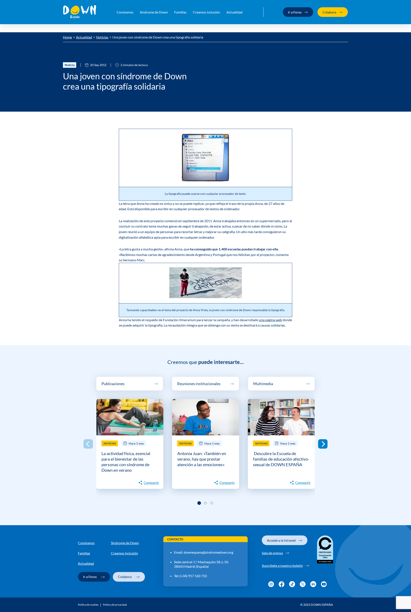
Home (67, 37)
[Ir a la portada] (79, 12)
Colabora (329, 12)
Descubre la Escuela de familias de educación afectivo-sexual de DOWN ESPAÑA (281, 459)
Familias (180, 12)
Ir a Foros (295, 12)
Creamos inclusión (206, 12)
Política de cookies (88, 604)
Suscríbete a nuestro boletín (282, 565)
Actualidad (234, 12)
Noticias (102, 37)
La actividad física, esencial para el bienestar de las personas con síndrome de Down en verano (125, 462)
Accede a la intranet (281, 540)
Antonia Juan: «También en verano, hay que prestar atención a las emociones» (201, 459)
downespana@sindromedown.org (208, 552)
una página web (270, 320)
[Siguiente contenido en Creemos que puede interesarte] (323, 444)
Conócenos (125, 12)
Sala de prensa (272, 553)
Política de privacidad (115, 604)
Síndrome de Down (154, 12)
